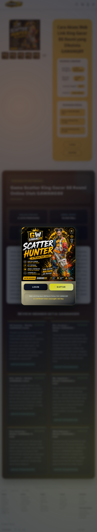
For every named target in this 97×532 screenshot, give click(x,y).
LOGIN (35, 287)
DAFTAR (61, 287)
